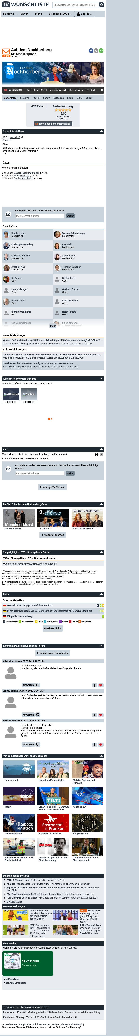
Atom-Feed (54, 1017)
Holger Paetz (69, 311)
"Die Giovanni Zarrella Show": (52, 897)
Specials (7, 140)
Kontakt (21, 1012)
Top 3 (79, 97)
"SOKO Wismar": (36, 880)
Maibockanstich (13, 833)
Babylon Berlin (81, 833)
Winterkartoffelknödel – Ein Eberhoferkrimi (19, 859)
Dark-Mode (68, 1017)
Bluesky (20, 1017)
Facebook (8, 1017)
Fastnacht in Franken (50, 833)
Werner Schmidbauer (73, 233)
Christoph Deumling (22, 244)
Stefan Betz (68, 278)
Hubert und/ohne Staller (52, 780)
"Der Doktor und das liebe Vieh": (50, 894)
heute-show (79, 807)
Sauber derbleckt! (23, 178)
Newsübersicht (14, 902)
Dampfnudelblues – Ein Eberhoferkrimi (85, 859)
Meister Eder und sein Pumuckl (84, 781)
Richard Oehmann (21, 311)
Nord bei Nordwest (83, 528)
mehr (53, 325)
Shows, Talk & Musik (72, 1024)
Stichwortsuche (41, 1024)
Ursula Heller (18, 233)
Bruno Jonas (18, 300)
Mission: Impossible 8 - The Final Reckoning (53, 859)
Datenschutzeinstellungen (79, 1012)
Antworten (28, 685)
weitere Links (53, 628)
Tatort (8, 807)
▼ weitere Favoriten (52, 534)
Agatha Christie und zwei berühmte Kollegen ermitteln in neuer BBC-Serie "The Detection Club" (53, 889)
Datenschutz (56, 1012)
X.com (29, 1017)
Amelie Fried (18, 267)
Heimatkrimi (11, 780)
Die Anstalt (45, 528)
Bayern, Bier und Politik (26, 173)
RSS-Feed (40, 1017)
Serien (55, 1024)
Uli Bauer (16, 278)
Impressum (9, 1012)
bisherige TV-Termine (53, 487)
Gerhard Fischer (71, 289)
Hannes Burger (19, 289)
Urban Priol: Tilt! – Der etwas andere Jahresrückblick (54, 808)
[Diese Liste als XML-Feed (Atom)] (102, 454)
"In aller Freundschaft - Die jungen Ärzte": (48, 884)
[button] (91, 50)
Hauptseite (25, 1024)
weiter (70, 216)
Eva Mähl (67, 244)
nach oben (11, 1024)
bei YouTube (12, 979)
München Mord (13, 528)
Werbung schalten (37, 1012)
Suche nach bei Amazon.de (31, 563)
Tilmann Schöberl (71, 267)
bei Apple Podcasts (16, 983)
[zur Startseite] (25, 3)
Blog (97, 1012)
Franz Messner (70, 300)
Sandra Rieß (69, 255)
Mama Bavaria (21, 175)
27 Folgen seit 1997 (13, 137)
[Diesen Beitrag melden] (37, 685)
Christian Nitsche (20, 255)
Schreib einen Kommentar (53, 653)
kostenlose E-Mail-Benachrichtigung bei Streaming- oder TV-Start (61, 90)
